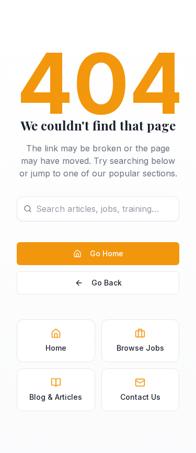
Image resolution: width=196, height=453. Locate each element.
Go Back (106, 282)
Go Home (106, 253)
